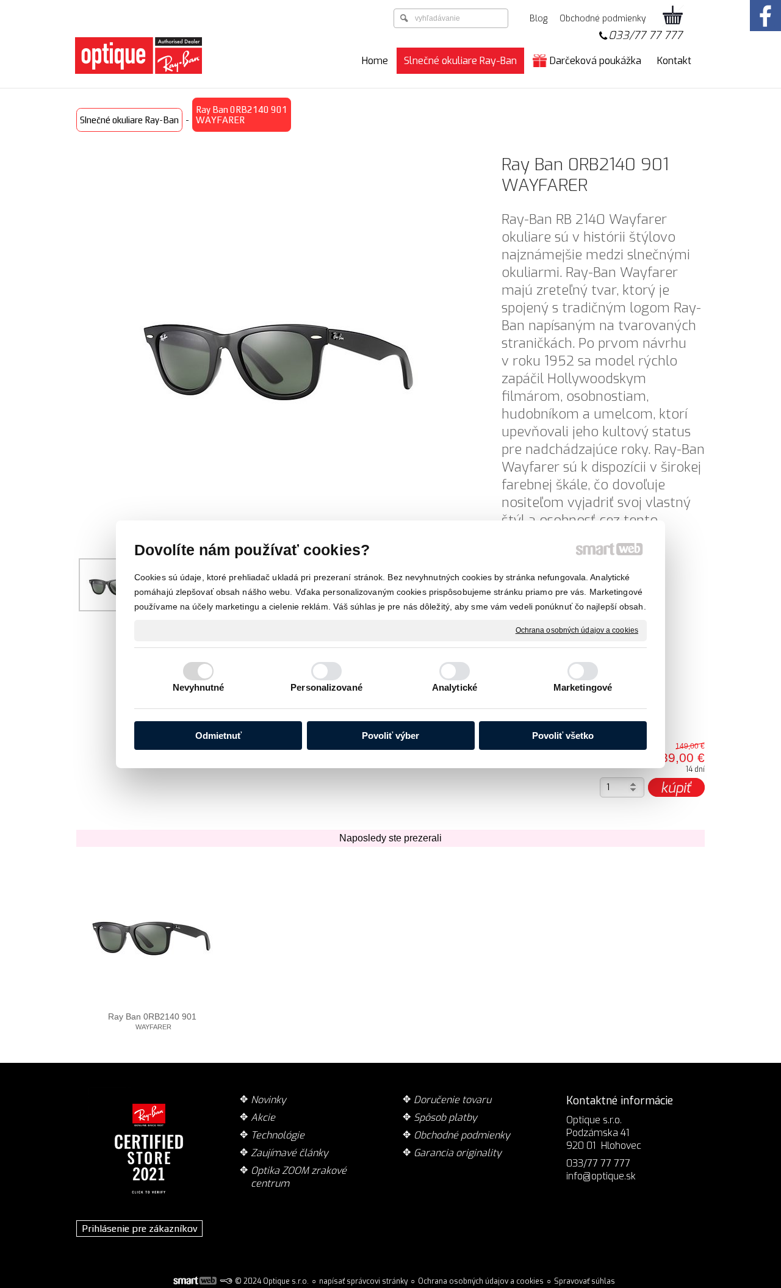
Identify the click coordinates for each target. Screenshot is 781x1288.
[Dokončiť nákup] (673, 16)
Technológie (277, 1135)
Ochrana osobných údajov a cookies (577, 629)
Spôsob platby (445, 1117)
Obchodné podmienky (462, 1135)
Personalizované (326, 687)
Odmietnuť (218, 735)
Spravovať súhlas (584, 1281)
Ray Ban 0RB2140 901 (152, 1021)
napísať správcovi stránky (363, 1281)
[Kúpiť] (676, 787)
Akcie (263, 1117)
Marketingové (582, 687)
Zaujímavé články (289, 1152)
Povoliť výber (390, 735)
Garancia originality (458, 1152)
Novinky (268, 1099)
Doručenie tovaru (452, 1099)
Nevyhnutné (199, 687)
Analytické (454, 687)
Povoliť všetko (563, 735)
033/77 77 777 (645, 35)
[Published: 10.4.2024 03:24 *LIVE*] (226, 1281)
